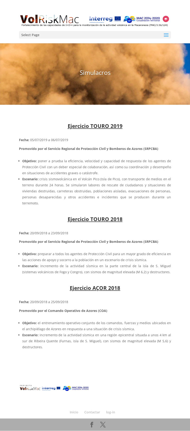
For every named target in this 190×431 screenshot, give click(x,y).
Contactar (92, 412)
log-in (110, 412)
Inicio (74, 412)
